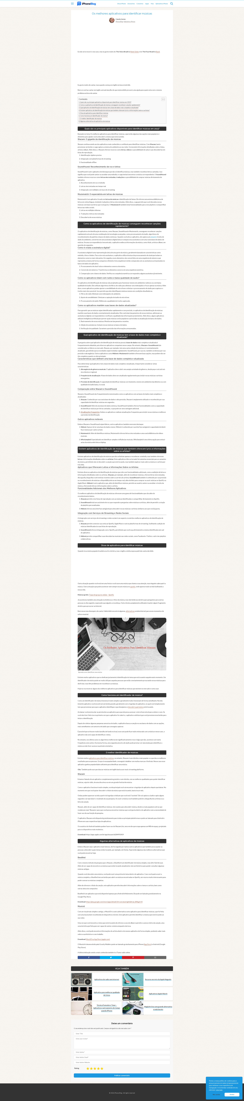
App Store (147, 944)
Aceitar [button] (232, 1094)
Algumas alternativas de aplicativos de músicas (95, 121)
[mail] (155, 957)
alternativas (130, 611)
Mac (152, 3)
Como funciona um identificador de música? (94, 116)
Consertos (139, 3)
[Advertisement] (122, 37)
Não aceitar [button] (216, 1094)
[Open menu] (72, 3)
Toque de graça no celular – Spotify (101, 595)
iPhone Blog (119, 21)
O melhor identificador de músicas (91, 118)
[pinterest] (133, 957)
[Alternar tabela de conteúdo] (162, 99)
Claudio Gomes (121, 19)
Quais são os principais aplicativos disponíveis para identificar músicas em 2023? (105, 102)
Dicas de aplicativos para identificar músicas (94, 113)
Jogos (147, 3)
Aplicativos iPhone (162, 3)
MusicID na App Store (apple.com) (98, 939)
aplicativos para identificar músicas (101, 758)
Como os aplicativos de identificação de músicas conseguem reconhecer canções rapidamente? (110, 105)
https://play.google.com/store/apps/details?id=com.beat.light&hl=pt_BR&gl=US (114, 902)
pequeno (154, 237)
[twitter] (111, 957)
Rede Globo (134, 52)
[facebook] (89, 957)
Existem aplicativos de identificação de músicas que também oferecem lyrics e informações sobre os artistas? (115, 110)
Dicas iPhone (121, 3)
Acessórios (131, 3)
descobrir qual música (135, 707)
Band (158, 52)
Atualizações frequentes (90, 412)
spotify (132, 587)
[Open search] (171, 3)
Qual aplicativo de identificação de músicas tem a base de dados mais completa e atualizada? (109, 107)
